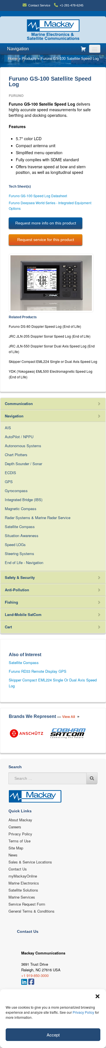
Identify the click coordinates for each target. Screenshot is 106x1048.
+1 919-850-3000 (35, 975)
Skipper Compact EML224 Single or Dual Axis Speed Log (53, 361)
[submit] (92, 778)
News (13, 855)
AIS (8, 427)
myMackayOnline (22, 876)
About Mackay (20, 819)
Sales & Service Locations (30, 862)
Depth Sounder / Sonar (23, 463)
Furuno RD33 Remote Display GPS (37, 671)
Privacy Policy (83, 1012)
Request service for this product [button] (45, 239)
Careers (14, 826)
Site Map (15, 848)
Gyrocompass (16, 490)
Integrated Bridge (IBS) (23, 499)
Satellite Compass (20, 526)
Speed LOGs (15, 544)
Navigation (18, 48)
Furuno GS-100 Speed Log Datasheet (38, 195)
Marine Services (21, 897)
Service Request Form (26, 904)
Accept (53, 1035)
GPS (9, 481)
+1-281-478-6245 (71, 5)
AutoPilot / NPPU (19, 436)
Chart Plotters (16, 454)
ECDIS (10, 472)
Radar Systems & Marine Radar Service (37, 517)
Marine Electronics (23, 883)
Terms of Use (19, 841)
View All (68, 717)
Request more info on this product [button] (45, 223)
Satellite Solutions (23, 890)
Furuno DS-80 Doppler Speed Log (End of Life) (45, 326)
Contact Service (39, 5)
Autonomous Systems (23, 445)
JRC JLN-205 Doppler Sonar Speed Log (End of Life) (49, 336)
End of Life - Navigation (24, 562)
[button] (97, 996)
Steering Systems (19, 553)
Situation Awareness (21, 535)
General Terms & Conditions (31, 911)
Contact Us (17, 869)
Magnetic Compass (20, 508)
